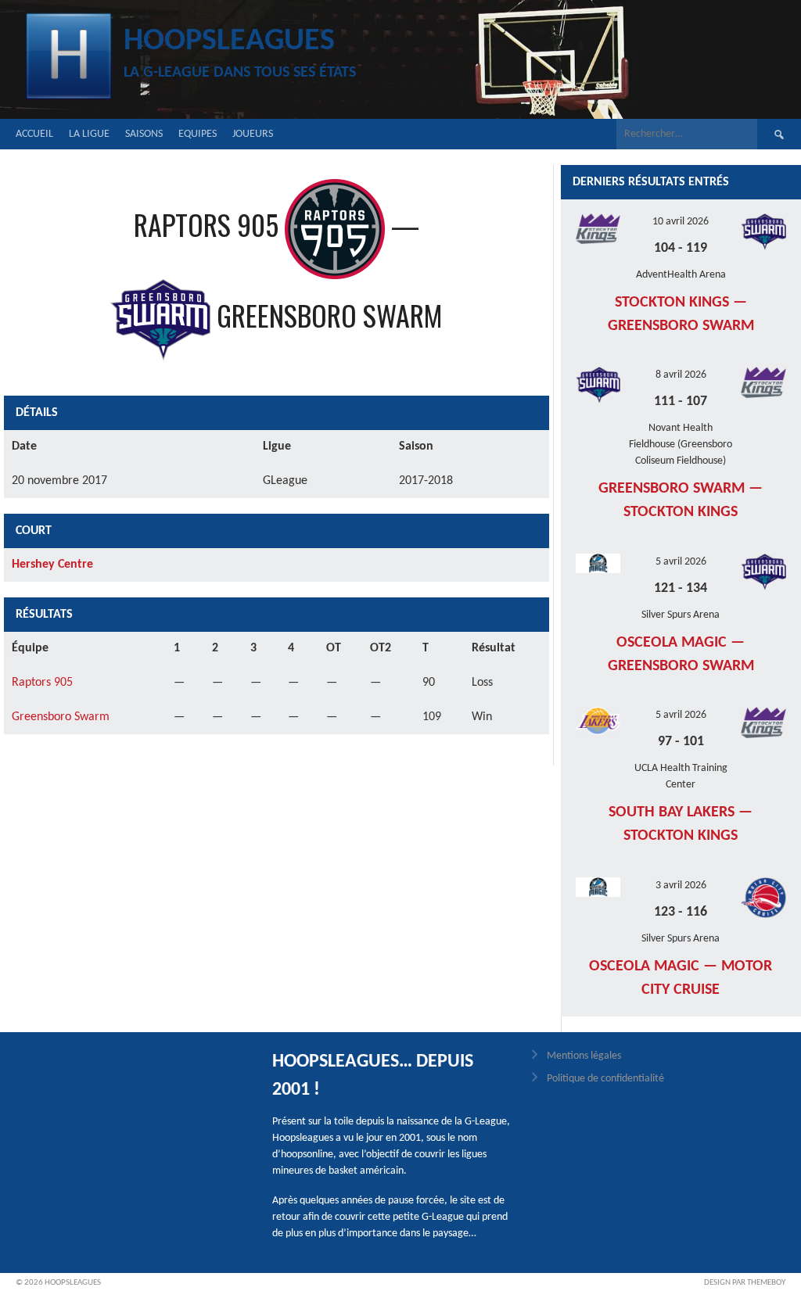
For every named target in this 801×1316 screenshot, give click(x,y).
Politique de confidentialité (605, 1079)
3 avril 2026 (681, 885)
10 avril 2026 (680, 222)
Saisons (144, 134)
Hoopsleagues (229, 41)
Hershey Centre (52, 564)
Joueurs (252, 134)
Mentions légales (584, 1056)
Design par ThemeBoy (744, 1282)
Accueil (34, 134)
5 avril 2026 (681, 562)
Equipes (197, 134)
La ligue (89, 134)
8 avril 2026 (681, 375)
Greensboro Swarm (61, 717)
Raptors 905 (42, 682)
